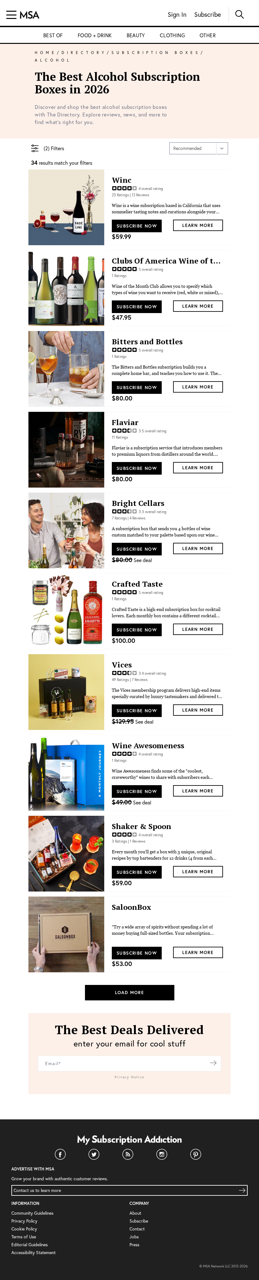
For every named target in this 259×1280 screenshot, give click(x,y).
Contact (137, 1229)
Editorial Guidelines (29, 1244)
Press (134, 1244)
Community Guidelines (32, 1213)
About (135, 1213)
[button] (35, 148)
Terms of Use (23, 1237)
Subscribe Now (137, 226)
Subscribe (207, 14)
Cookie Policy (24, 1229)
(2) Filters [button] (54, 148)
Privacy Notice (130, 1077)
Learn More (198, 225)
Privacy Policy (24, 1221)
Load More (129, 992)
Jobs (134, 1237)
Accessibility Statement (33, 1252)
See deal (132, 560)
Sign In (177, 14)
